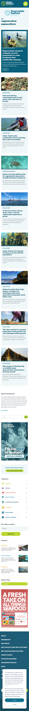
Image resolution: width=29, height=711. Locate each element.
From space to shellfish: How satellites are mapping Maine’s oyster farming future (8, 549)
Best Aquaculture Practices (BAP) (14, 647)
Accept (14, 700)
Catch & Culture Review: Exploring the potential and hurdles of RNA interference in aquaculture (8, 559)
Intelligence (4, 545)
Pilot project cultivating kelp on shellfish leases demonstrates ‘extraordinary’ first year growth (14, 369)
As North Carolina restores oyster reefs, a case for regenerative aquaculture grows (13, 213)
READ (5, 69)
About (3, 636)
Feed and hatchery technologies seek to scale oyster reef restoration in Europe (12, 98)
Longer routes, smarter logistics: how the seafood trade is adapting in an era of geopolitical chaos (8, 571)
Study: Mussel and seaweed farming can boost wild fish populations (13, 253)
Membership (5, 640)
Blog (3, 666)
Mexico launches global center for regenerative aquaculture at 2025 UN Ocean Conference (14, 176)
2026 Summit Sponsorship (14, 471)
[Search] (26, 417)
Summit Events (6, 655)
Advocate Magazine (8, 659)
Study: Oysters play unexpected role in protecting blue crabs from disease (14, 137)
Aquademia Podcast (9, 662)
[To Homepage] (7, 3)
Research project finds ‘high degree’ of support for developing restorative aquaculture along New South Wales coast (14, 293)
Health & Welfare (6, 555)
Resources (5, 643)
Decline (14, 704)
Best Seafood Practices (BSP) (12, 651)
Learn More (4, 410)
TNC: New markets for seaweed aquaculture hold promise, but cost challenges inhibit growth (14, 331)
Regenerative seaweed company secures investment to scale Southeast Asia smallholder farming (12, 55)
